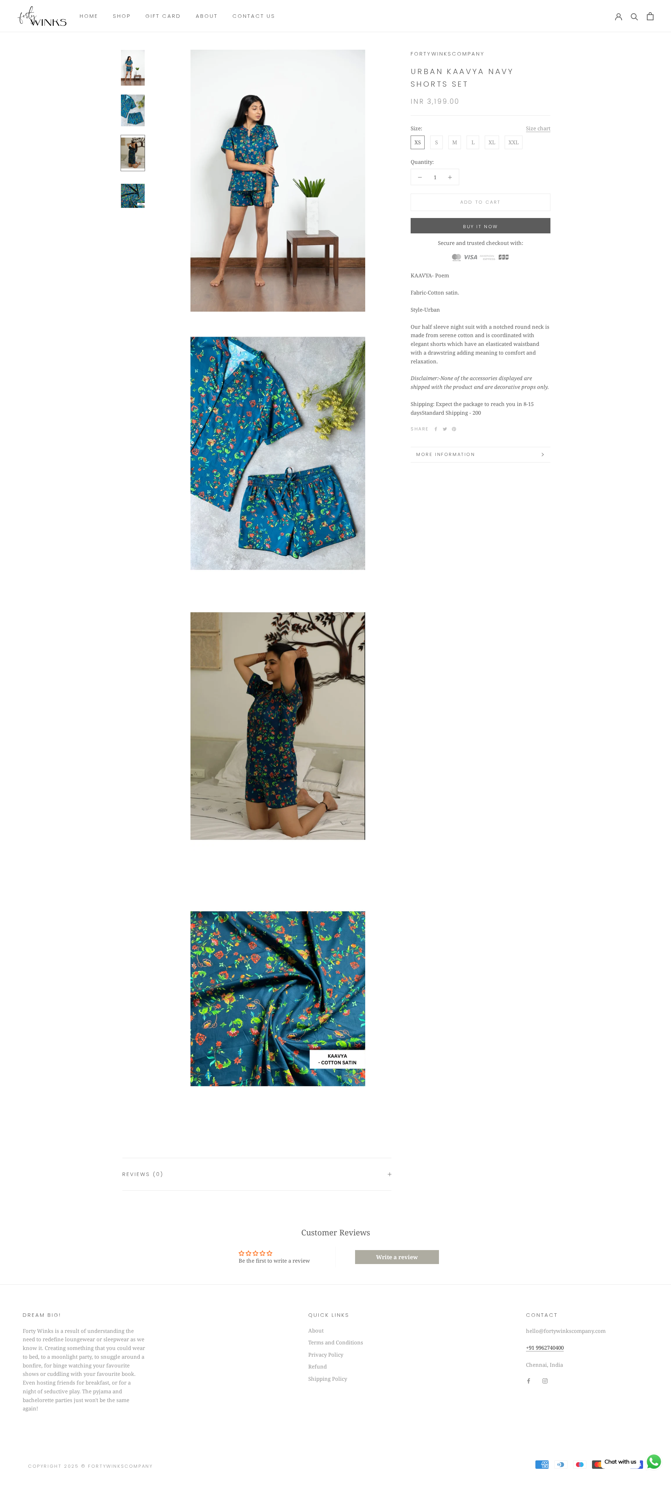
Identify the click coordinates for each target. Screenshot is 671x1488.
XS (417, 141)
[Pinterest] (454, 429)
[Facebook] (436, 429)
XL (492, 141)
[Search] (634, 16)
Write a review (397, 1257)
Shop (122, 16)
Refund (317, 1366)
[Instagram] (545, 1380)
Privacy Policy (325, 1354)
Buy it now (480, 226)
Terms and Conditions (335, 1342)
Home (89, 16)
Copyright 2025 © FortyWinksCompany (90, 1466)
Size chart (538, 128)
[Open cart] (650, 16)
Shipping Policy (327, 1378)
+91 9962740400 (545, 1347)
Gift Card (163, 16)
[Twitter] (445, 429)
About (207, 16)
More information (445, 454)
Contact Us (253, 16)
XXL (513, 141)
